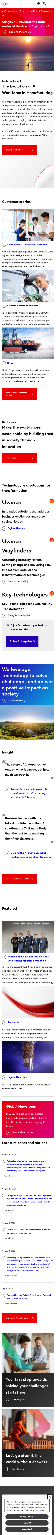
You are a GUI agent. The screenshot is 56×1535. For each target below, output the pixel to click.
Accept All (27, 1529)
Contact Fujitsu (17, 1399)
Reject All (27, 1523)
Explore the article (20, 31)
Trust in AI (13, 1022)
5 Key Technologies (19, 615)
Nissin (10, 363)
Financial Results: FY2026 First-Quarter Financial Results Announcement (29, 1297)
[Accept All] (28, 1507)
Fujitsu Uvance (16, 528)
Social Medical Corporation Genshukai (27, 244)
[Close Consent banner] (49, 1497)
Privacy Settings (27, 1517)
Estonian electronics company (22, 305)
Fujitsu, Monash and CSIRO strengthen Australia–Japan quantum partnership (29, 1231)
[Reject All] (38, 1510)
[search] (44, 3)
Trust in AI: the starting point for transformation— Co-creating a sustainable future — (29, 793)
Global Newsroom (22, 1132)
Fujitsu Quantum (17, 1077)
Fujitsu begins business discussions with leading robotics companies (28, 958)
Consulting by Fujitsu (20, 581)
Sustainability (17, 700)
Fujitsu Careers (17, 1469)
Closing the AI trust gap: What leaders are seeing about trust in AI (31, 855)
